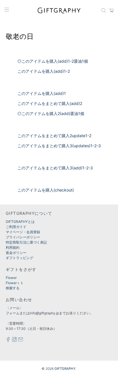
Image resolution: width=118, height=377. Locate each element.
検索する (12, 288)
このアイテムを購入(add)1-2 (43, 71)
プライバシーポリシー (23, 237)
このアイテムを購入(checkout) (45, 189)
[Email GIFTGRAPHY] (20, 340)
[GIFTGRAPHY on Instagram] (14, 340)
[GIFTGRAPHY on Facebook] (8, 340)
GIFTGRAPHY (65, 369)
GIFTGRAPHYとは (20, 221)
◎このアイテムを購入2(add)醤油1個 (50, 113)
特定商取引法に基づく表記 (26, 242)
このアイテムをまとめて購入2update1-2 (54, 135)
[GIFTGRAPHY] (59, 10)
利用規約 (12, 247)
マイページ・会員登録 (23, 232)
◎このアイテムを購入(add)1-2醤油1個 (52, 61)
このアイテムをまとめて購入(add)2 (49, 103)
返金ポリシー (16, 252)
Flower (11, 277)
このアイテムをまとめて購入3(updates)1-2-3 (59, 145)
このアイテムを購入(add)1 (41, 93)
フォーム (12, 313)
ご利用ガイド (16, 227)
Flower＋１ (14, 283)
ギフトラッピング (19, 258)
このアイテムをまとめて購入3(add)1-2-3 (55, 167)
